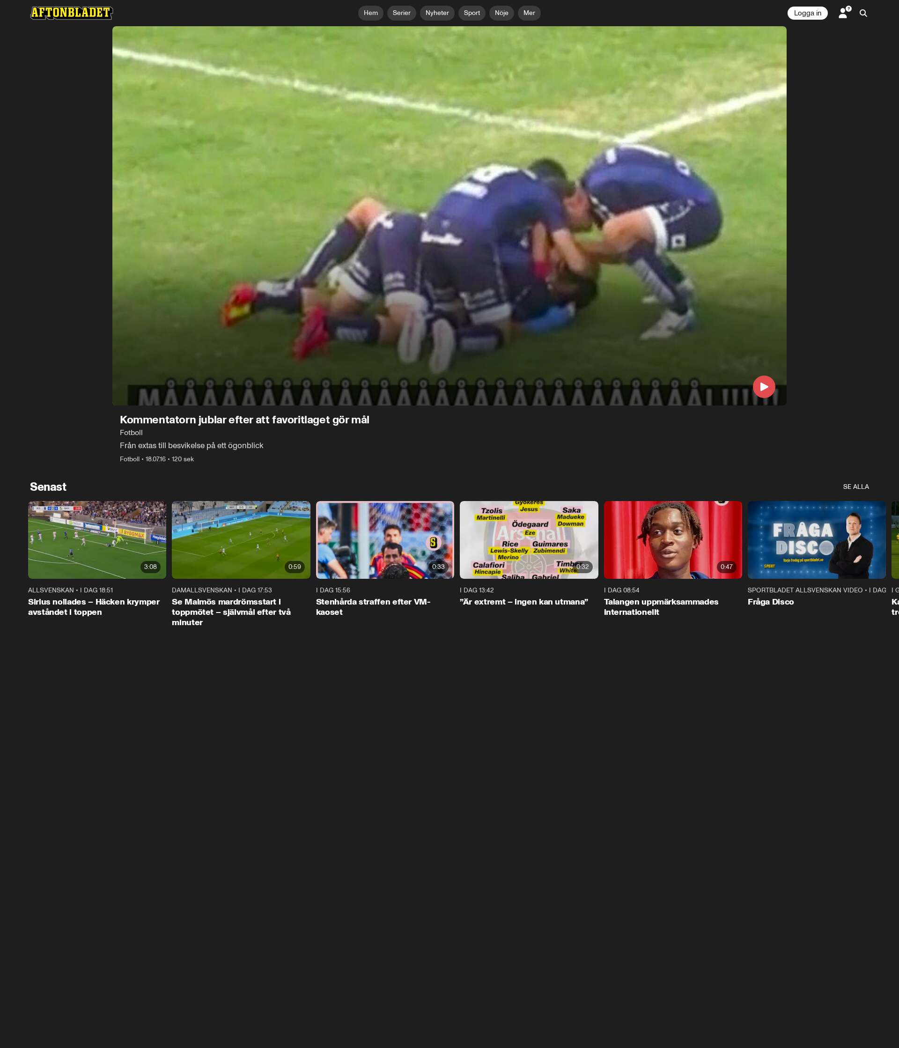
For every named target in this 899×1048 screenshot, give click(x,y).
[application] (449, 216)
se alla (856, 487)
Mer (529, 13)
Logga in (807, 13)
